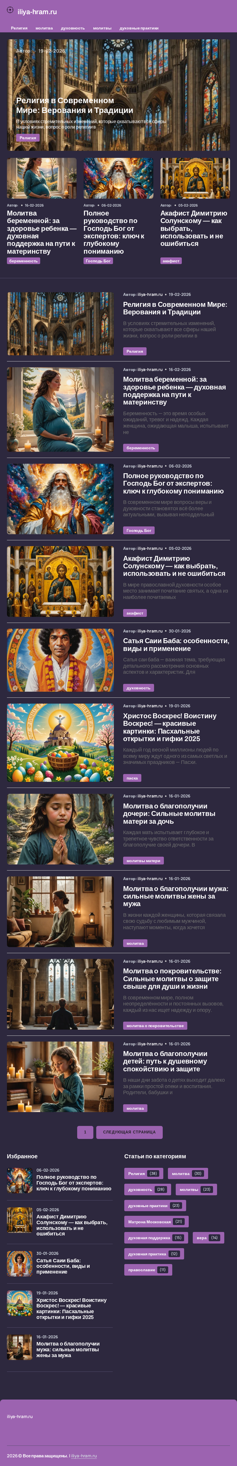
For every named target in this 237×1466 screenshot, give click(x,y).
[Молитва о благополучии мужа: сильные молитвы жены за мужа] (60, 911)
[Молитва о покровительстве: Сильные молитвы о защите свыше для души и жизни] (60, 994)
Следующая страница (129, 1132)
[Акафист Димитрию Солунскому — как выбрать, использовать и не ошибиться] (195, 178)
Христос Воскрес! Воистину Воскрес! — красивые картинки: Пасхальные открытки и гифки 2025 (71, 1309)
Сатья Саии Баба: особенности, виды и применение (63, 1266)
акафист (171, 260)
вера (207, 1237)
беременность (23, 260)
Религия (19, 28)
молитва (44, 28)
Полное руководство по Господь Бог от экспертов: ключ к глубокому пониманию (114, 232)
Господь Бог (98, 260)
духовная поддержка (155, 1237)
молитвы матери (143, 860)
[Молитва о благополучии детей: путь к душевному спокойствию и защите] (60, 1077)
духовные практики (139, 28)
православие (147, 1269)
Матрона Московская (155, 1221)
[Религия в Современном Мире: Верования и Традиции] (118, 95)
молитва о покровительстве (155, 1025)
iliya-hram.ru (84, 1456)
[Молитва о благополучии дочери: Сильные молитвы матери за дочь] (60, 829)
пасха (132, 778)
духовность (73, 28)
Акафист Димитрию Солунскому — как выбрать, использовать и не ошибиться (193, 228)
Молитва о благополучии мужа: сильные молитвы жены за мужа (68, 1349)
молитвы (102, 28)
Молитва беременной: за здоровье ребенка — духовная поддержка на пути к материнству (42, 232)
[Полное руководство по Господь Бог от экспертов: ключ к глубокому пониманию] (118, 178)
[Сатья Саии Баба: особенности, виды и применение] (60, 660)
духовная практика (153, 1254)
